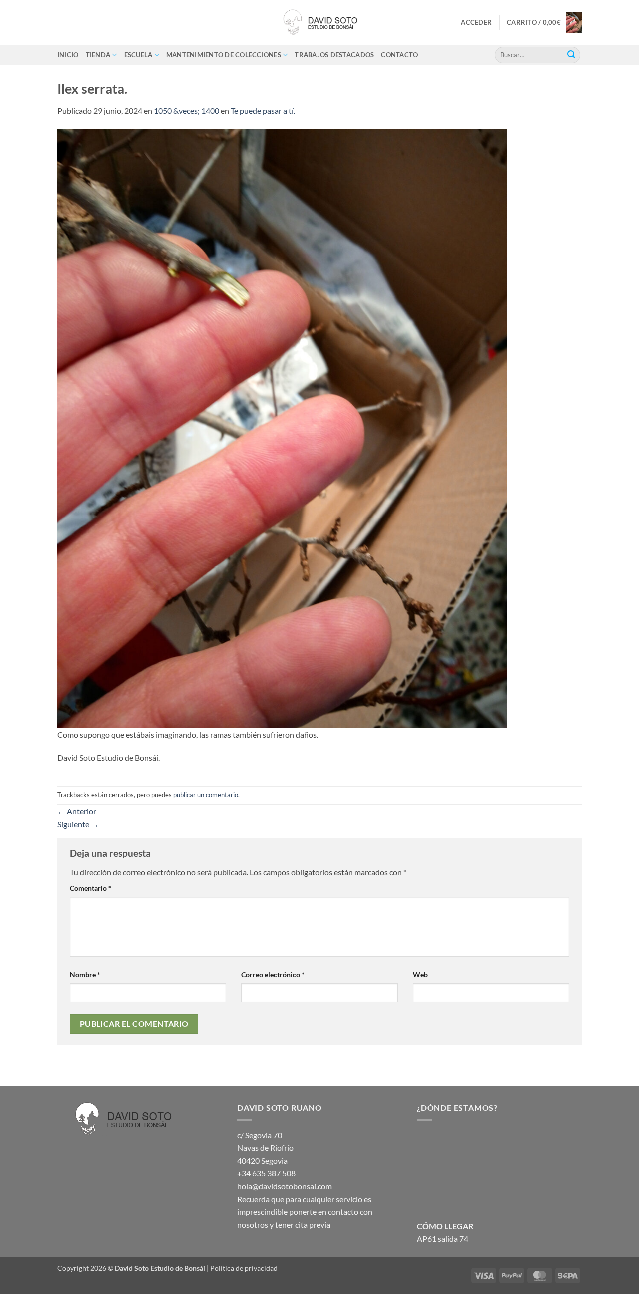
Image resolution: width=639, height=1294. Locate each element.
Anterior (76, 811)
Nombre (85, 974)
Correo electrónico (273, 974)
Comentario (90, 888)
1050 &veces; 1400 (186, 110)
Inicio (68, 55)
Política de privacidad (244, 1268)
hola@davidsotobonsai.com (284, 1186)
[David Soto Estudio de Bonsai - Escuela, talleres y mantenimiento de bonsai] (319, 22)
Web (420, 974)
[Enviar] (571, 54)
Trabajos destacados (334, 55)
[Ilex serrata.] (282, 427)
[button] (476, 22)
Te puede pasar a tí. (263, 110)
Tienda (98, 55)
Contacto (399, 55)
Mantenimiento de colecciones (223, 55)
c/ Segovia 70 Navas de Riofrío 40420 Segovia (265, 1147)
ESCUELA (138, 55)
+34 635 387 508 (266, 1173)
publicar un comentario (205, 795)
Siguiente (78, 824)
